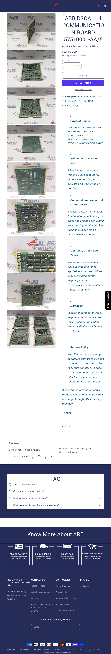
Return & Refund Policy (66, 598)
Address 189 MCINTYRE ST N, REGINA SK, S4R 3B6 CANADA (42, 607)
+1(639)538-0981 (38, 586)
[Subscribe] (77, 627)
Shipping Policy (62, 604)
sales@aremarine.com (41, 592)
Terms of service (98, 650)
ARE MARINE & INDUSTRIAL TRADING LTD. (26, 650)
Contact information (63, 652)
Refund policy (72, 650)
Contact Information (65, 610)
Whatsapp (35, 598)
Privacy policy (85, 650)
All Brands (84, 586)
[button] (6, 6)
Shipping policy (48, 652)
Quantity (65, 60)
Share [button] (67, 426)
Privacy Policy (62, 592)
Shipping (65, 56)
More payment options (83, 89)
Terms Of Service (63, 586)
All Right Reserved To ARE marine (53, 650)
